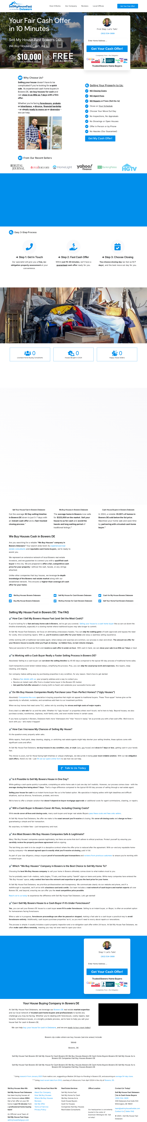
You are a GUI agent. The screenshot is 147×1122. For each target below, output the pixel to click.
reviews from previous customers (98, 855)
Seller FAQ (130, 1111)
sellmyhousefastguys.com (18, 1120)
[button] (29, 595)
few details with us (28, 679)
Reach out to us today (18, 896)
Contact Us (119, 1111)
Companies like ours (27, 697)
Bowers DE (58, 1010)
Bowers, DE (109, 1080)
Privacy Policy (40, 1110)
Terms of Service (41, 1107)
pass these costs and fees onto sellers (105, 813)
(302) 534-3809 (121, 1098)
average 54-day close (124, 1076)
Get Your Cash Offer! (107, 48)
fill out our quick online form (49, 759)
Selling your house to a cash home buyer (97, 624)
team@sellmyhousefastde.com (127, 1108)
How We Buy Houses (43, 1095)
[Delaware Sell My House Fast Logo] (20, 2)
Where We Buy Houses (44, 1098)
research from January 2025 (31, 1076)
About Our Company (43, 1092)
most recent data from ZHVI (51, 1080)
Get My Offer (40, 1104)
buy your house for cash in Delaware (39, 1027)
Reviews (38, 1101)
